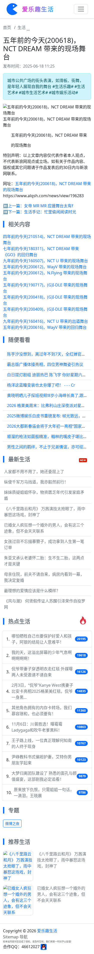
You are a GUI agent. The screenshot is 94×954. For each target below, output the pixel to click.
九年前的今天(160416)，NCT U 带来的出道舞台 (45, 321)
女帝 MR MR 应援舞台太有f (48, 206)
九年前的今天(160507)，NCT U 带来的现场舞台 (45, 261)
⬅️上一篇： (13, 206)
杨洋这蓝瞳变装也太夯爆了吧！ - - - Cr (41, 385)
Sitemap (11, 937)
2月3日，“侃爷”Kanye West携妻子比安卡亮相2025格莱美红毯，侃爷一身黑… (42, 691)
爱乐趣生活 (47, 931)
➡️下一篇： (13, 212)
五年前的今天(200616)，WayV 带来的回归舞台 (45, 327)
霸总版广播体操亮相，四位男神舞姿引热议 (45, 364)
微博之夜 (12, 823)
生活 (22, 27)
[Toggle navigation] (81, 9)
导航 (24, 937)
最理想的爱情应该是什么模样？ (32, 590)
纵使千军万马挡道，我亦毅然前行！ (36, 482)
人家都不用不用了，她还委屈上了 (34, 471)
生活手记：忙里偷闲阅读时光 (50, 212)
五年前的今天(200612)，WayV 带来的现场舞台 (45, 267)
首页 (7, 27)
